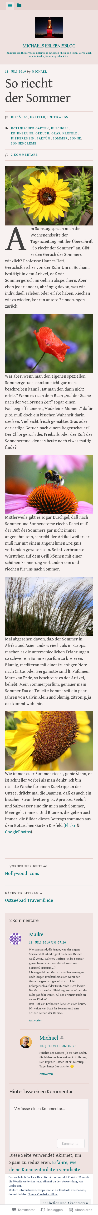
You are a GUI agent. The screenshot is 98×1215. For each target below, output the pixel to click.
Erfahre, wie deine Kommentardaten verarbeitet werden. (45, 1170)
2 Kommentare (24, 155)
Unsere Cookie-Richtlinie (43, 1194)
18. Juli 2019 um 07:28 (58, 1046)
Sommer (60, 138)
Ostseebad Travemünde (29, 897)
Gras (55, 133)
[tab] (10, 6)
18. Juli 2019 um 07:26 (47, 942)
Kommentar (71, 1143)
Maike (36, 934)
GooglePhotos (18, 832)
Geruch (42, 133)
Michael (39, 72)
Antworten (35, 1020)
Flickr (70, 825)
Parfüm (44, 138)
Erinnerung (22, 133)
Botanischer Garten (30, 128)
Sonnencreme (23, 143)
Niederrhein (22, 138)
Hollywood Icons (26, 870)
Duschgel (60, 128)
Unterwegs (57, 117)
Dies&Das (19, 117)
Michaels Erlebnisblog (49, 46)
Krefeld (37, 117)
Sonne (75, 138)
